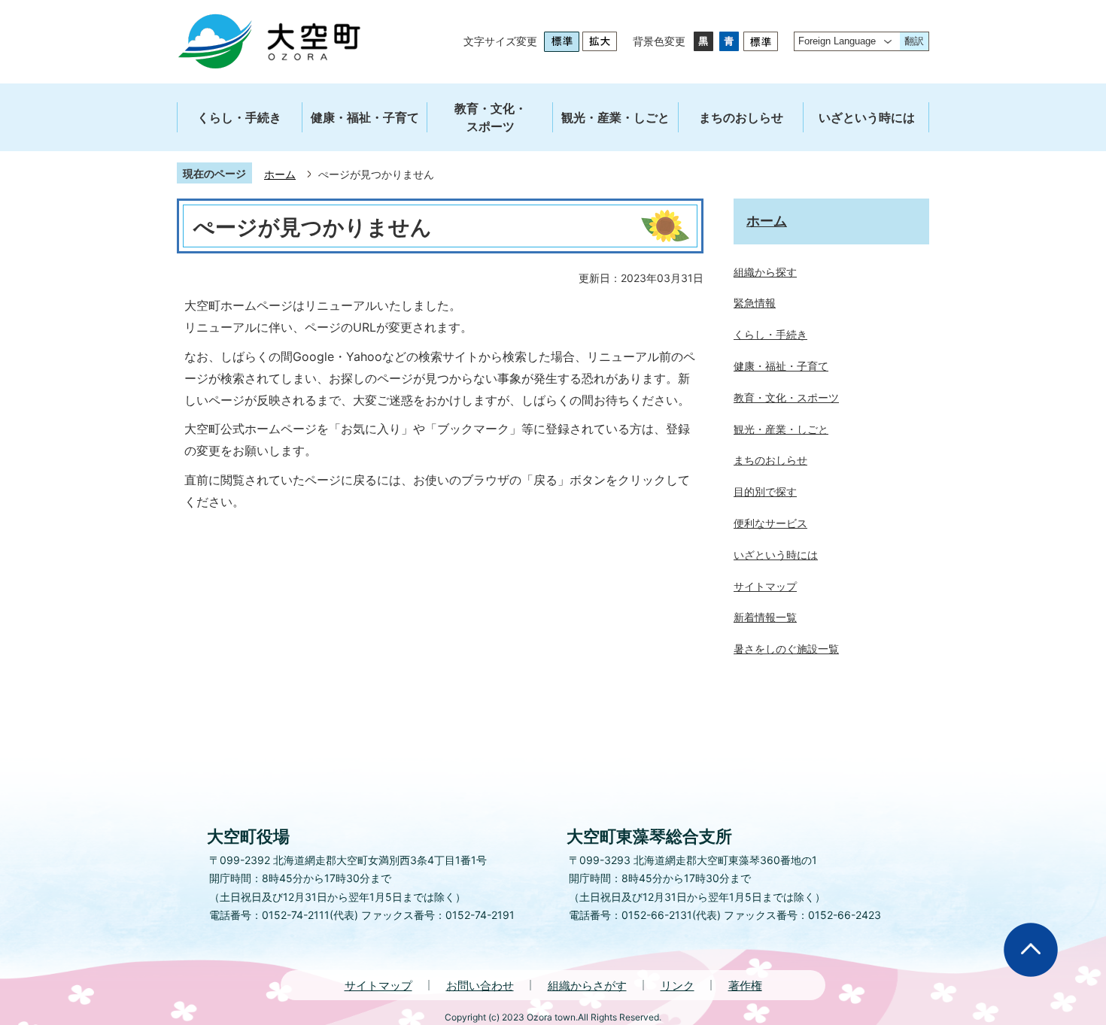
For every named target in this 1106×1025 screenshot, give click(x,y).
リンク (677, 985)
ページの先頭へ (1031, 950)
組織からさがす (587, 985)
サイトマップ (378, 985)
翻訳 (914, 41)
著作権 (745, 985)
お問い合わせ (480, 985)
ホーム (280, 174)
